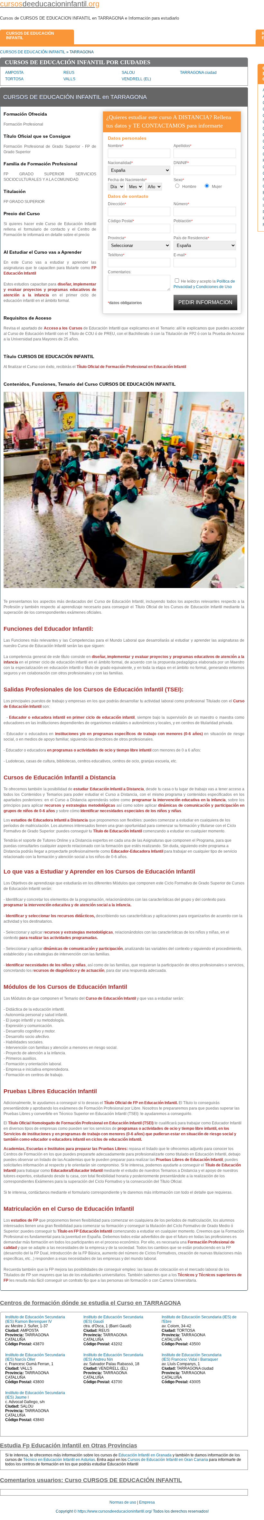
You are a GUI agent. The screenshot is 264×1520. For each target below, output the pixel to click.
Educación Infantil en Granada (145, 1455)
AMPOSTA (14, 72)
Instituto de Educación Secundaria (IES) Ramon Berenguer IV (35, 1319)
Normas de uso (122, 1502)
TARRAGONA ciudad (198, 72)
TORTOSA (14, 79)
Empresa (147, 1502)
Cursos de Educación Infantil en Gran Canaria (167, 1459)
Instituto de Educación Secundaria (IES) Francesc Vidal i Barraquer (192, 1357)
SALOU (128, 72)
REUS (68, 72)
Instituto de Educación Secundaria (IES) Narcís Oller (35, 1357)
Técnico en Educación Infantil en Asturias (59, 1459)
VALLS (69, 79)
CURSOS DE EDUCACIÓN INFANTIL (32, 52)
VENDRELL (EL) (136, 79)
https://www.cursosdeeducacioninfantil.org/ (115, 1511)
